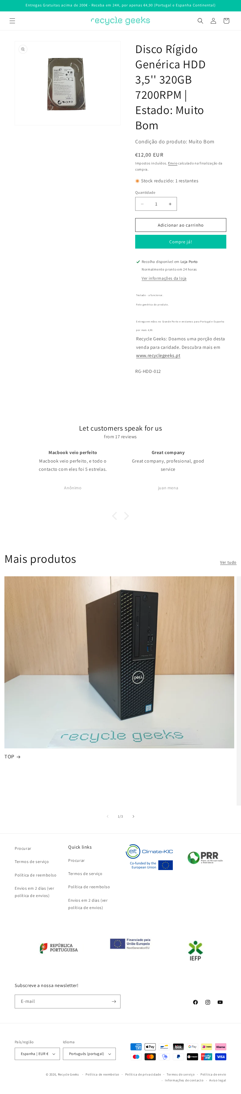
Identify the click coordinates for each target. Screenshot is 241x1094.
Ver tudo (228, 562)
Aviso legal (217, 1080)
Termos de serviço (32, 861)
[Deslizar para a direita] (133, 816)
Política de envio (213, 1074)
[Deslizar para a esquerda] (107, 816)
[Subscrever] (113, 1001)
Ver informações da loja (164, 278)
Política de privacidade (143, 1074)
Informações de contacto (184, 1080)
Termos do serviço (181, 1074)
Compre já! (180, 241)
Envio (173, 163)
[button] (12, 20)
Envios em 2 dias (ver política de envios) (34, 892)
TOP (9, 756)
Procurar (23, 848)
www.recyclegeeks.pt (158, 355)
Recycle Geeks (68, 1074)
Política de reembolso (36, 875)
